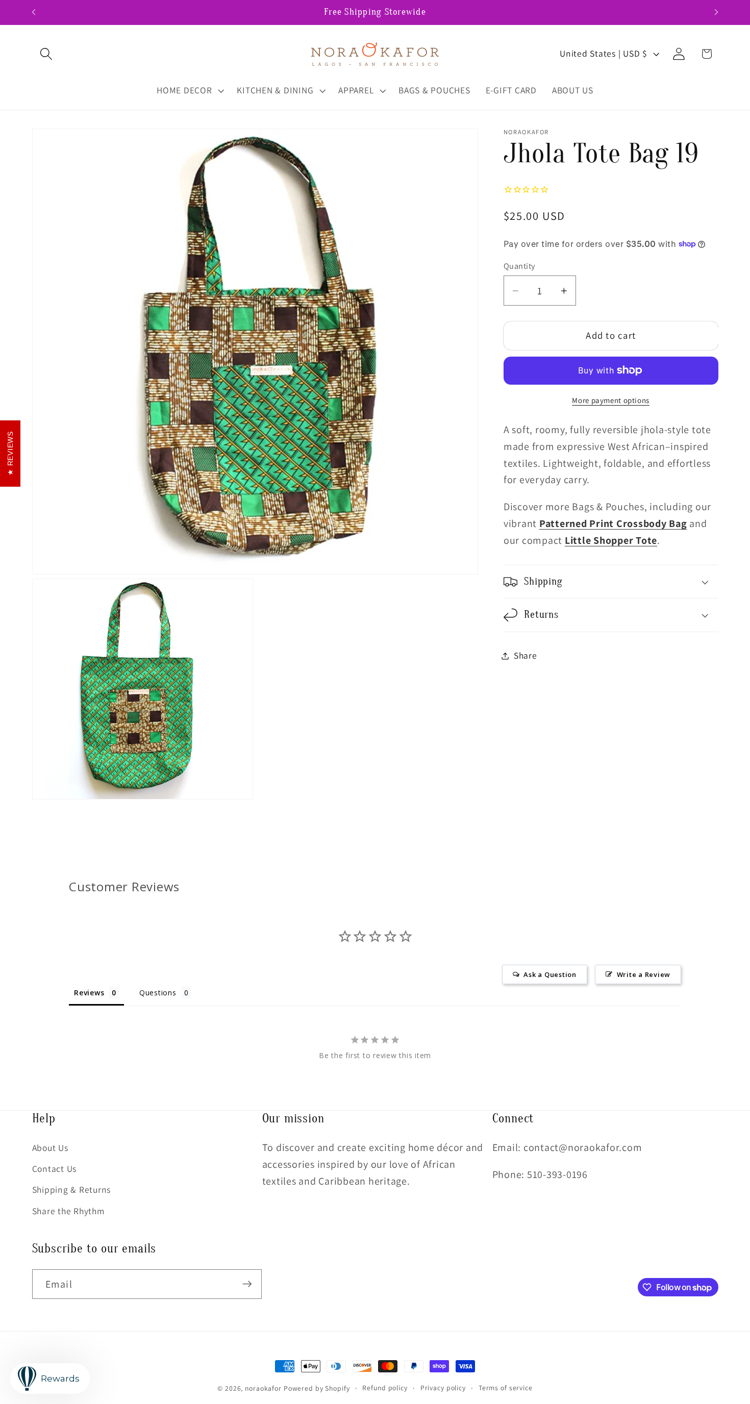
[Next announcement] (716, 12)
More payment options (610, 400)
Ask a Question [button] (550, 974)
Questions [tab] (158, 992)
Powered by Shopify (317, 1388)
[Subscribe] (247, 1284)
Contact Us (54, 1168)
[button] (46, 54)
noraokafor (263, 1388)
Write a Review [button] (644, 974)
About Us (50, 1148)
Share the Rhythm (68, 1210)
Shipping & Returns (71, 1189)
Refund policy (384, 1387)
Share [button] (525, 655)
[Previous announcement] (33, 12)
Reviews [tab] (89, 992)
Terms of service (506, 1387)
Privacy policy (443, 1387)
